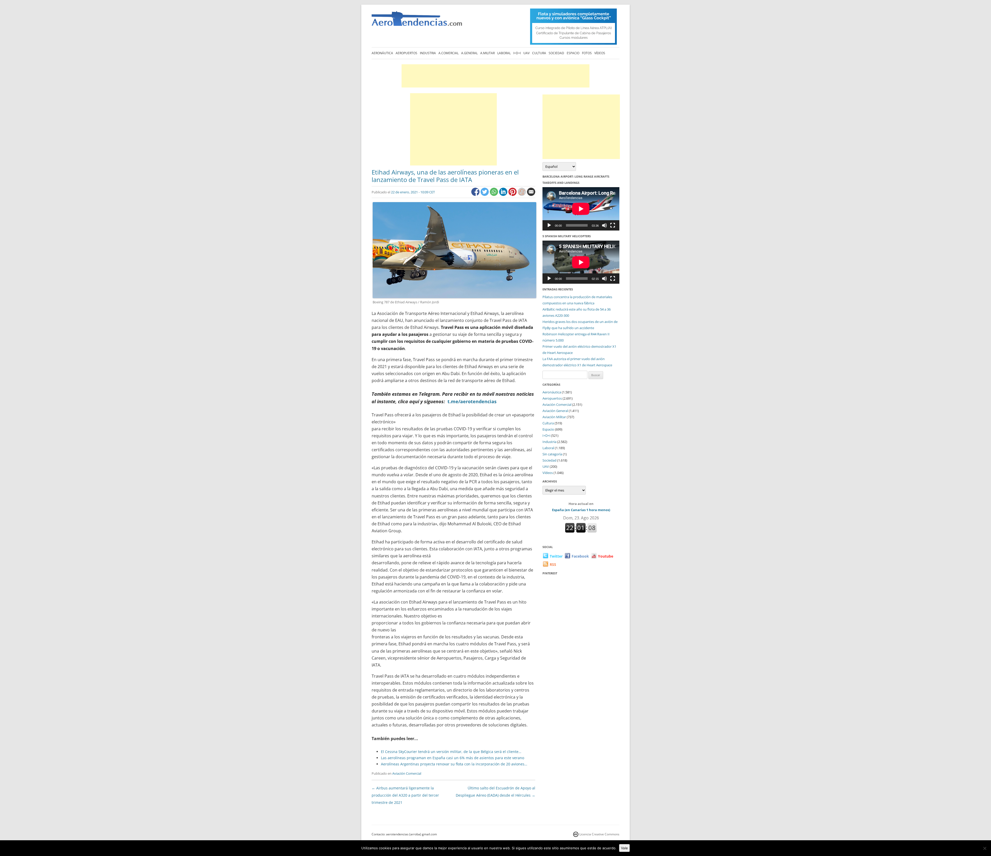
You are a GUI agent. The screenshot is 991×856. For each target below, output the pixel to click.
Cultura (539, 53)
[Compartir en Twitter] (485, 194)
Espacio (573, 53)
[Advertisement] (495, 76)
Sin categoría (552, 454)
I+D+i (517, 53)
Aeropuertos (406, 53)
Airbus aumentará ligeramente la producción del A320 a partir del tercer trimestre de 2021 (405, 795)
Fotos (587, 53)
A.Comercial (448, 53)
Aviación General (555, 410)
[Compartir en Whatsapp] (494, 194)
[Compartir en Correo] (531, 194)
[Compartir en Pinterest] (513, 194)
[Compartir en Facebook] (476, 194)
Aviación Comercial (406, 773)
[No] (984, 848)
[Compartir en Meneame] (522, 194)
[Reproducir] (549, 225)
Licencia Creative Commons (599, 834)
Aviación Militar (554, 417)
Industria (428, 53)
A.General (469, 53)
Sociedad (556, 53)
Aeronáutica (382, 53)
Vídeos (599, 53)
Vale (624, 848)
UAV (526, 53)
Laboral (504, 53)
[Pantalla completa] (612, 225)
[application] (580, 208)
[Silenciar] (604, 225)
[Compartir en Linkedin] (503, 194)
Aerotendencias (417, 20)
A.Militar (487, 53)
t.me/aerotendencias (472, 401)
